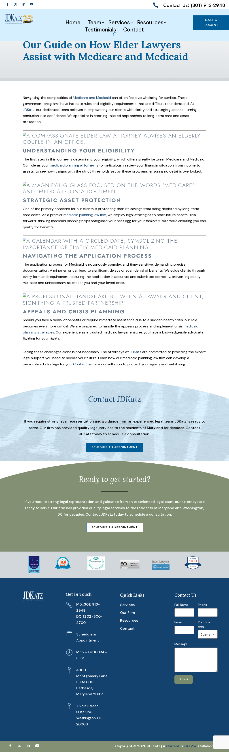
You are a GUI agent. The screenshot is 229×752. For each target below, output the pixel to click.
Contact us (82, 364)
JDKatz (28, 109)
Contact (133, 29)
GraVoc (190, 746)
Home (73, 22)
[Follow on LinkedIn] (24, 4)
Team (94, 22)
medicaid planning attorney (72, 165)
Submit (183, 679)
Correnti (173, 746)
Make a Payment (211, 22)
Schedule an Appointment (115, 447)
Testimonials (100, 29)
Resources (150, 22)
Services (119, 22)
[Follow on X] (16, 4)
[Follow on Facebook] (7, 4)
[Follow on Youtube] (32, 4)
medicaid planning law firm (85, 214)
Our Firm (127, 612)
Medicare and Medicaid (92, 97)
